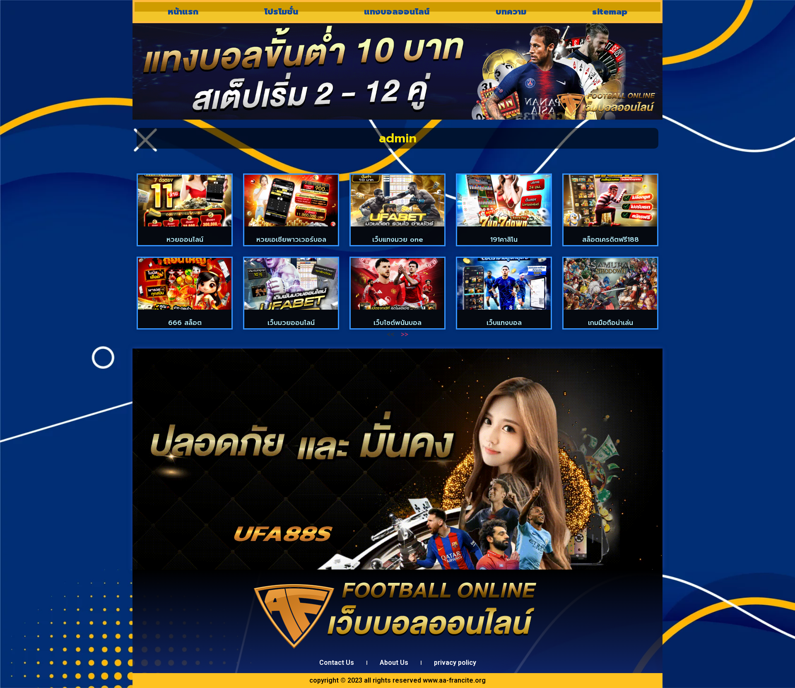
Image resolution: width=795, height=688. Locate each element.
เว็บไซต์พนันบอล (397, 323)
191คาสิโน (504, 240)
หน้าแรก (183, 11)
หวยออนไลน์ (184, 240)
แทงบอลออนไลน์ (396, 11)
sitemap (609, 11)
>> (404, 334)
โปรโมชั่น (281, 11)
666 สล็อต (185, 323)
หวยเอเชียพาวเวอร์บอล (291, 240)
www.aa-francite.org (454, 680)
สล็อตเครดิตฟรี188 (610, 240)
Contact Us (336, 662)
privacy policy (455, 662)
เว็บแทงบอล (504, 323)
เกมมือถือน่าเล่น (610, 323)
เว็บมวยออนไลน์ (291, 323)
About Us (394, 662)
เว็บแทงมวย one (397, 240)
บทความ (511, 11)
